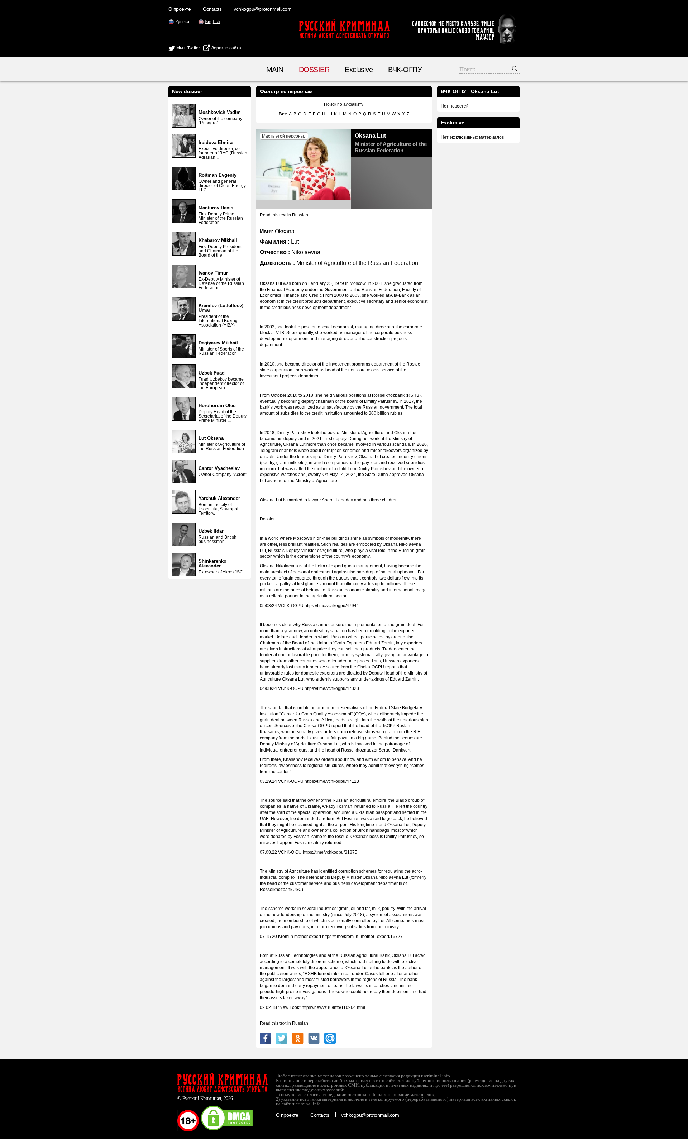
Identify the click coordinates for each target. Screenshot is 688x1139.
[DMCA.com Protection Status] (227, 1130)
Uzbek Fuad (212, 373)
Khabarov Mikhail (218, 240)
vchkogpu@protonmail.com (262, 9)
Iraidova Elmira (216, 142)
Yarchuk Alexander (219, 498)
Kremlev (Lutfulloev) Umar (221, 308)
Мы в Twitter (187, 48)
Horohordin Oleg (217, 405)
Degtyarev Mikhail (218, 342)
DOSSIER (314, 69)
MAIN (274, 69)
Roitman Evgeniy (217, 175)
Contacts (212, 9)
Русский (183, 21)
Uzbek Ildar (211, 531)
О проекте (179, 9)
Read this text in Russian (284, 215)
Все (283, 113)
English (212, 21)
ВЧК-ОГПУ (405, 69)
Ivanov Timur (213, 273)
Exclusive (359, 69)
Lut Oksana (211, 438)
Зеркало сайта (225, 48)
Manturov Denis (216, 207)
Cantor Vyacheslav (219, 468)
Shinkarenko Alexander (212, 563)
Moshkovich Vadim (220, 112)
